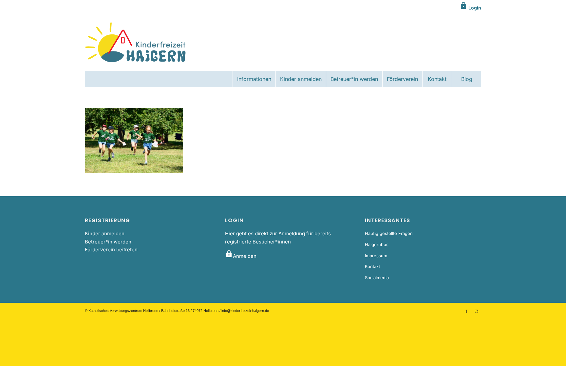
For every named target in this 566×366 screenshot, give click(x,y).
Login (470, 7)
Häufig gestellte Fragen (389, 233)
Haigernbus (376, 244)
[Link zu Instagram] (476, 311)
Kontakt (372, 266)
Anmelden (240, 256)
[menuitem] (254, 79)
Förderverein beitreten (111, 249)
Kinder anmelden (104, 233)
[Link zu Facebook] (466, 311)
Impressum (376, 255)
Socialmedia (377, 277)
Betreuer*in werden (108, 242)
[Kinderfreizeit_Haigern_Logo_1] (136, 43)
